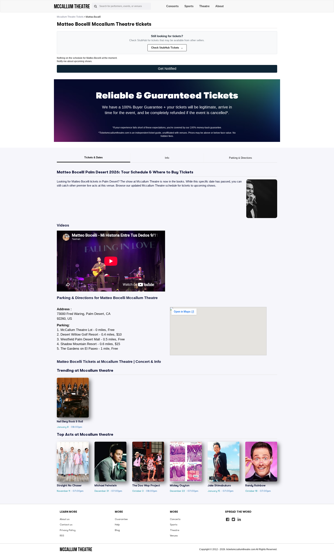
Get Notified (167, 69)
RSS (62, 535)
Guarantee (121, 519)
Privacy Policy (68, 530)
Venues (174, 535)
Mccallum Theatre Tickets (70, 16)
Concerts (172, 6)
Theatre (204, 6)
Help (117, 524)
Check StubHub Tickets (167, 47)
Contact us (66, 524)
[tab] (93, 157)
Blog (117, 530)
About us (65, 519)
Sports (188, 6)
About (219, 6)
